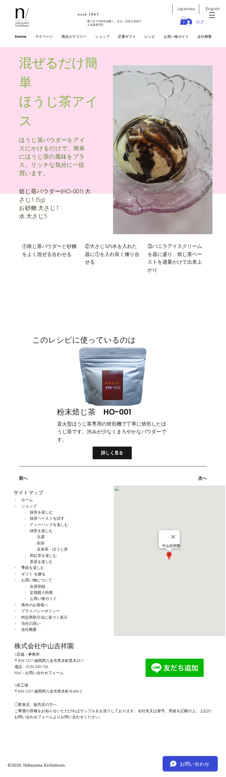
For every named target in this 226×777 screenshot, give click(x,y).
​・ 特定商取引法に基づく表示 (41, 617)
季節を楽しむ (32, 567)
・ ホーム (23, 499)
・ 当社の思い (27, 623)
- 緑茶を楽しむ (39, 530)
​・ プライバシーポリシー (37, 610)
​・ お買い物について (33, 580)
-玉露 (40, 536)
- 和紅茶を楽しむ (41, 555)
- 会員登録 (35, 586)
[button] (74, 36)
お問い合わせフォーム (44, 672)
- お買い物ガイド (41, 598)
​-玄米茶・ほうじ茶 (52, 549)
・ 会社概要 (25, 629)
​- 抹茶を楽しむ (39, 512)
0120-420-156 (37, 666)
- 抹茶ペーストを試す (44, 518)
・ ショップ (25, 506)
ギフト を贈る (33, 574)
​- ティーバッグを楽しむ (46, 524)
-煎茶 (40, 543)
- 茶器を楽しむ (39, 561)
